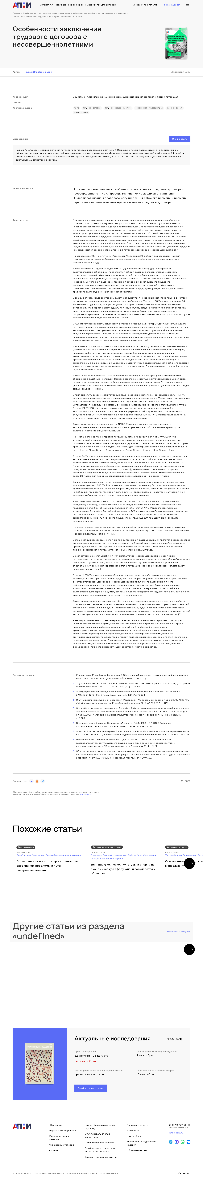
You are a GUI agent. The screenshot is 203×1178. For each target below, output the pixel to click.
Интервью (133, 1131)
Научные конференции (69, 5)
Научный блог (135, 1136)
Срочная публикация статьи (101, 1143)
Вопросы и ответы (137, 1125)
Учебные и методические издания (141, 1143)
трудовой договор (92, 108)
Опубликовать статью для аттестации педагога (100, 1150)
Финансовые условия (61, 1145)
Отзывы (53, 1151)
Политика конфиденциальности (49, 1173)
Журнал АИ (46, 5)
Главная (16, 13)
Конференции (29, 13)
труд (76, 108)
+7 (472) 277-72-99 (179, 1125)
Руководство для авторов (100, 5)
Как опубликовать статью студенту (100, 1126)
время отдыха (81, 112)
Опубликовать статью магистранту (97, 1135)
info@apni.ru (86, 794)
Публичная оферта (109, 1173)
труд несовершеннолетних (118, 108)
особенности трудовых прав (149, 108)
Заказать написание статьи (101, 1157)
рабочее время (174, 108)
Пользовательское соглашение (81, 1173)
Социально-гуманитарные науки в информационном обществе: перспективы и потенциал (82, 13)
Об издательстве (137, 1151)
